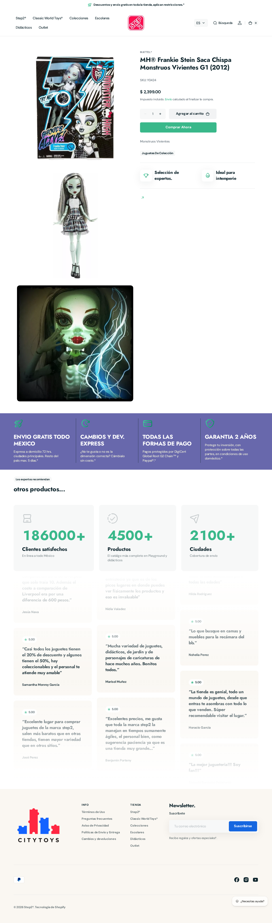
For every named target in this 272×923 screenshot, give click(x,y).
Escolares (137, 832)
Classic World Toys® (143, 819)
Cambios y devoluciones (99, 839)
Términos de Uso (93, 812)
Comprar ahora (178, 127)
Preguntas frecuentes (97, 819)
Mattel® (146, 52)
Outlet (134, 846)
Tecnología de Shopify (50, 907)
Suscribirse (243, 826)
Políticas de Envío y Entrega (101, 832)
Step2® (135, 812)
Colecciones (139, 825)
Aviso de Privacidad (95, 825)
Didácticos (138, 839)
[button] (222, 23)
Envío (168, 99)
